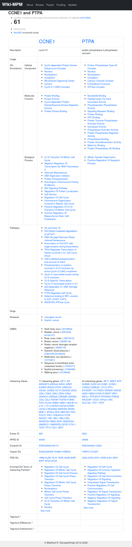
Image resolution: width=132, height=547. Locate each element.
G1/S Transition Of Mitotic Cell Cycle (59, 158)
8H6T (41, 460)
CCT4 (58, 390)
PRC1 (50, 415)
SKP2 (59, 421)
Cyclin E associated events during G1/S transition (61, 276)
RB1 (50, 418)
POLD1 (42, 415)
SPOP (65, 424)
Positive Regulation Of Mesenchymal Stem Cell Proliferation (56, 216)
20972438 (66, 332)
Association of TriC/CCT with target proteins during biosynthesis (61, 245)
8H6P (73, 457)
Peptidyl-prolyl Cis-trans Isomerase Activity (99, 100)
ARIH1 (62, 384)
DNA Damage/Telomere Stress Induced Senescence (59, 238)
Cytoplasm (49, 77)
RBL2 (62, 418)
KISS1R (100, 393)
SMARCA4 (68, 421)
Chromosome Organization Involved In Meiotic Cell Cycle (59, 202)
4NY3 (115, 457)
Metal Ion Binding (96, 145)
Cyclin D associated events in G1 (61, 283)
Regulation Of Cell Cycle (56, 197)
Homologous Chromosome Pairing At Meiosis (61, 183)
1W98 (42, 457)
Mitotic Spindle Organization (101, 157)
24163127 (49, 335)
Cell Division (50, 194)
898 (40, 433)
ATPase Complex (96, 86)
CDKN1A (43, 396)
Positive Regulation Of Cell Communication (100, 487)
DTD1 (110, 387)
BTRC (58, 387)
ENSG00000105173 (48, 445)
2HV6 (91, 457)
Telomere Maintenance (55, 172)
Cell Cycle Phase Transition (58, 497)
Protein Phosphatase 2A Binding (103, 148)
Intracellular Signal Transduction (103, 482)
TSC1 (54, 427)
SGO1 (96, 399)
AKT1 (63, 381)
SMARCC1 (44, 424)
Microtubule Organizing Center (59, 80)
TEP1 (95, 402)
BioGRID (18, 32)
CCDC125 (95, 384)
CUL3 (47, 399)
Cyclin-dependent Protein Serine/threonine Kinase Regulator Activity (61, 105)
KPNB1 (71, 405)
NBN (62, 412)
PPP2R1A (95, 396)
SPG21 (103, 399)
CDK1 (42, 393)
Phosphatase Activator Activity (102, 129)
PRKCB (115, 396)
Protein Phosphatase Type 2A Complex (102, 67)
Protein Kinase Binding (55, 111)
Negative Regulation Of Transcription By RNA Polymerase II (61, 166)
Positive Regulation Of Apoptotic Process (103, 162)
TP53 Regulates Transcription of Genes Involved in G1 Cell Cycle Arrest (60, 252)
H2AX (85, 393)
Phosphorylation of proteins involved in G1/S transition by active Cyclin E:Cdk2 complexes (60, 268)
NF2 (68, 412)
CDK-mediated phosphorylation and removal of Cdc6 (59, 260)
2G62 (84, 457)
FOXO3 (100, 390)
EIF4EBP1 (87, 390)
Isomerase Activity (96, 126)
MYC (57, 412)
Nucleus (48, 71)
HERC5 (55, 405)
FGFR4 (63, 399)
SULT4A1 (86, 402)
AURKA (43, 387)
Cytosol (48, 83)
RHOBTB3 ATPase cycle (56, 302)
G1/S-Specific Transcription (58, 280)
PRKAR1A (58, 415)
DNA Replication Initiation (57, 175)
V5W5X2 (66, 451)
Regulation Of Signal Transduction (104, 491)
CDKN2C (72, 396)
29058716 (65, 341)
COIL (41, 399)
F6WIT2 (86, 451)
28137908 (85, 17)
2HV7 (97, 457)
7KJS (54, 457)
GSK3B (70, 402)
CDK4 (61, 393)
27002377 (69, 366)
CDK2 (48, 393)
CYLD (104, 387)
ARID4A (54, 384)
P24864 (57, 451)
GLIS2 (48, 402)
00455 (42, 439)
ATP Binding (93, 117)
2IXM (103, 457)
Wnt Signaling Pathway (55, 188)
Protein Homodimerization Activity (104, 142)
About (30, 4)
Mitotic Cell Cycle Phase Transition (56, 493)
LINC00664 (51, 409)
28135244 (59, 353)
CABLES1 (67, 387)
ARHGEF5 (44, 384)
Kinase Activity (51, 98)
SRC (110, 399)
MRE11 (42, 412)
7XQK (61, 457)
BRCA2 (51, 387)
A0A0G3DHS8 (46, 451)
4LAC (109, 457)
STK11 (72, 424)
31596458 (69, 369)
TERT (42, 427)
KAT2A (63, 405)
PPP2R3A (106, 396)
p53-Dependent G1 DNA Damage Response (60, 288)
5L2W (48, 457)
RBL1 (56, 418)
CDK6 (68, 393)
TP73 (48, 427)
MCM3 (71, 409)
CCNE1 (47, 41)
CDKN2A (52, 396)
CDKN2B (62, 396)
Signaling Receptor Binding (100, 111)
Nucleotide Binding (96, 95)
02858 (85, 439)
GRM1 (62, 402)
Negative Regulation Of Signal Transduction (102, 502)
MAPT (108, 393)
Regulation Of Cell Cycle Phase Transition (60, 477)
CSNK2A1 (95, 387)
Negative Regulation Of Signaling (103, 497)
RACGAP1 (87, 399)
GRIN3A (108, 390)
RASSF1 (43, 418)
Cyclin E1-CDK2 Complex (57, 86)
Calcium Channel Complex (100, 80)
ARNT (69, 384)
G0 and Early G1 (52, 227)
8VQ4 (54, 460)
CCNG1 (113, 384)
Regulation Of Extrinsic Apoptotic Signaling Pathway (104, 471)
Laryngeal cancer (52, 317)
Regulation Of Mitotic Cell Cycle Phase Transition (60, 484)
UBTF (61, 427)
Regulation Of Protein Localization (61, 191)
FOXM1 (71, 399)
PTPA (88, 41)
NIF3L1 (85, 396)
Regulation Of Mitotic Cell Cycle (60, 469)
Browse (40, 4)
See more (45, 510)
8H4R (67, 457)
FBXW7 (55, 399)
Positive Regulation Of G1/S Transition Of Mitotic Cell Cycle (59, 208)
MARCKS (62, 409)
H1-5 (48, 405)
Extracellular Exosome (98, 83)
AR (68, 381)
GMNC (55, 402)
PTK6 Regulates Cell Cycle (58, 292)
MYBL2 (50, 412)
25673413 (68, 338)
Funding (61, 4)
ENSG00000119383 (92, 445)
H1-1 (43, 405)
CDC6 (73, 390)
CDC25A (65, 390)
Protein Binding (51, 95)
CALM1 (42, 390)
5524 (84, 433)
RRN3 (53, 421)
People (50, 4)
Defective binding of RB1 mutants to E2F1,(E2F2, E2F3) (61, 297)
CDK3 (55, 393)
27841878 (49, 353)
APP (119, 381)
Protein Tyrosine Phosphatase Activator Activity (102, 122)
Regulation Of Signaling (99, 479)
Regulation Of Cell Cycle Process (61, 473)
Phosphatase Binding (98, 139)
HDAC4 (92, 393)
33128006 (64, 372)
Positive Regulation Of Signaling (103, 494)
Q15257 (94, 451)
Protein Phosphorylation (56, 178)
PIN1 (73, 412)
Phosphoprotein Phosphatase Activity (102, 106)
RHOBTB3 (44, 421)
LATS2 (42, 409)
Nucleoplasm (50, 74)
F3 (94, 390)
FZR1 (41, 402)
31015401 (49, 359)
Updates (72, 4)
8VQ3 (48, 460)
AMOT (113, 381)
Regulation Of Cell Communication (104, 476)
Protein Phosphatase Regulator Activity (102, 134)
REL (68, 418)
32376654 (67, 328)
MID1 (115, 393)
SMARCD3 (55, 424)
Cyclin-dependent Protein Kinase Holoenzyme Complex (60, 67)
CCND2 (50, 390)
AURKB (86, 384)
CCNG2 (86, 387)
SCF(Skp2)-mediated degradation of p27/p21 (60, 232)
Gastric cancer (51, 320)
